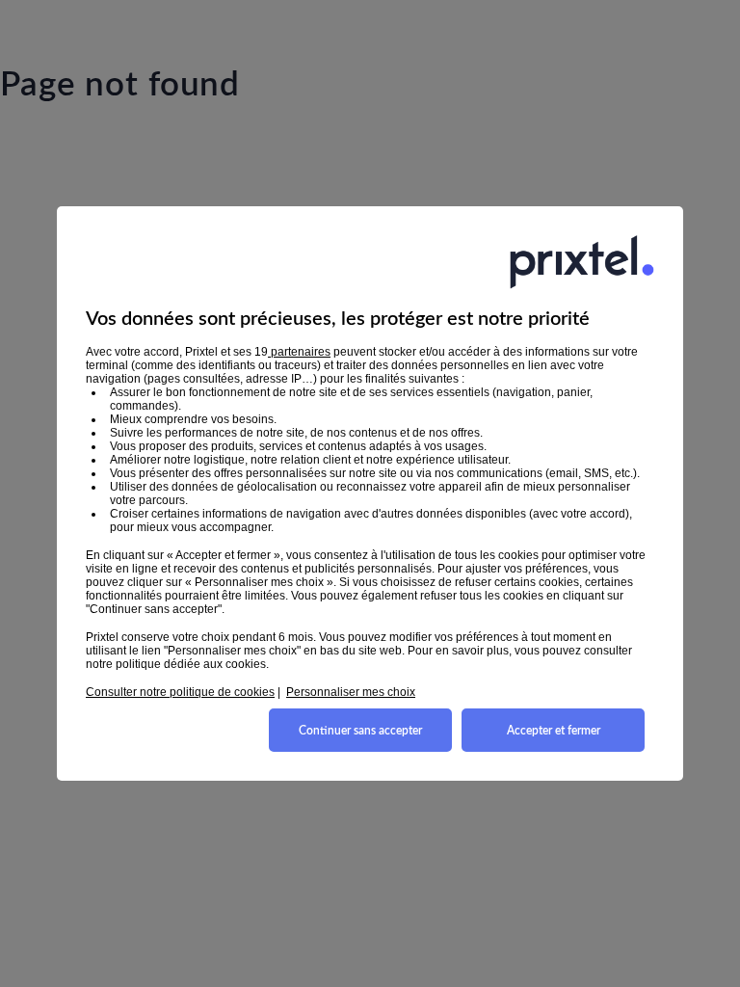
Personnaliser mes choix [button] (350, 692)
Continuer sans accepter (360, 730)
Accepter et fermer (553, 730)
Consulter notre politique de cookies (180, 692)
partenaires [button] (299, 352)
